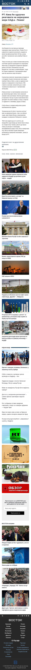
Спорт (23, 637)
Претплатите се (15, 513)
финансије (19, 154)
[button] (28, 4)
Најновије (8, 624)
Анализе (8, 637)
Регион (23, 624)
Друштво (8, 635)
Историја (8, 645)
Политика (8, 628)
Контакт (23, 645)
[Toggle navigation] (28, 4)
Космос (23, 630)
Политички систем (8, 647)
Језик (8, 654)
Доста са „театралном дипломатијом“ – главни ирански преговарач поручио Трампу (14, 396)
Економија (15, 11)
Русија (8, 626)
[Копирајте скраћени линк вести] (15, 146)
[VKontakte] (24, 1)
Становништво (8, 652)
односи (12, 154)
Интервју (22, 626)
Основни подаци (8, 643)
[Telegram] (28, 1)
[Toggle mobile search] (25, 4)
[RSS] (2, 1)
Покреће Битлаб (22, 651)
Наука (22, 633)
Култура (22, 635)
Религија (8, 649)
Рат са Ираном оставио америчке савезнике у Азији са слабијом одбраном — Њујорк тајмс (15, 405)
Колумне (22, 628)
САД (3, 154)
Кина (7, 154)
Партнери (22, 643)
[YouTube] (22, 1)
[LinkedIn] (26, 1)
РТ (12, 44)
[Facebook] (18, 1)
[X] (20, 1)
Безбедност (8, 633)
